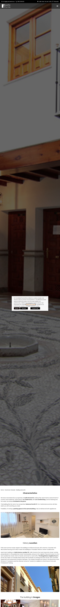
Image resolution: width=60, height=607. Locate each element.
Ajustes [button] (17, 308)
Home (2, 490)
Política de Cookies (30, 304)
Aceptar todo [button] (35, 308)
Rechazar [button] (24, 308)
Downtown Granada (10, 490)
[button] (57, 6)
